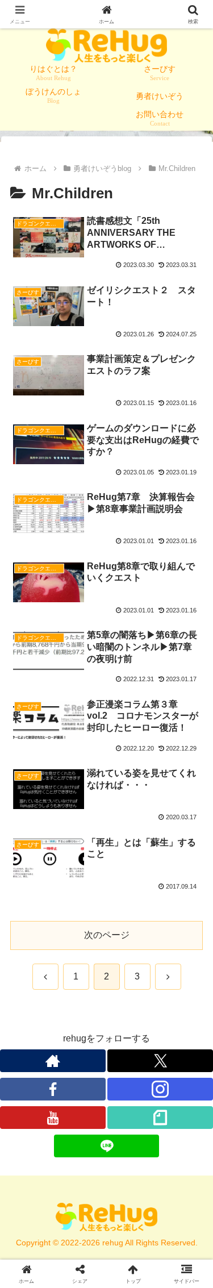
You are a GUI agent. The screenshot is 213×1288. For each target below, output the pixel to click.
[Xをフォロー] (160, 1060)
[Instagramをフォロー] (160, 1089)
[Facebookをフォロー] (53, 1089)
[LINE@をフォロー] (107, 1146)
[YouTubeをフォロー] (53, 1117)
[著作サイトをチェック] (53, 1060)
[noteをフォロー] (160, 1117)
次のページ (107, 935)
